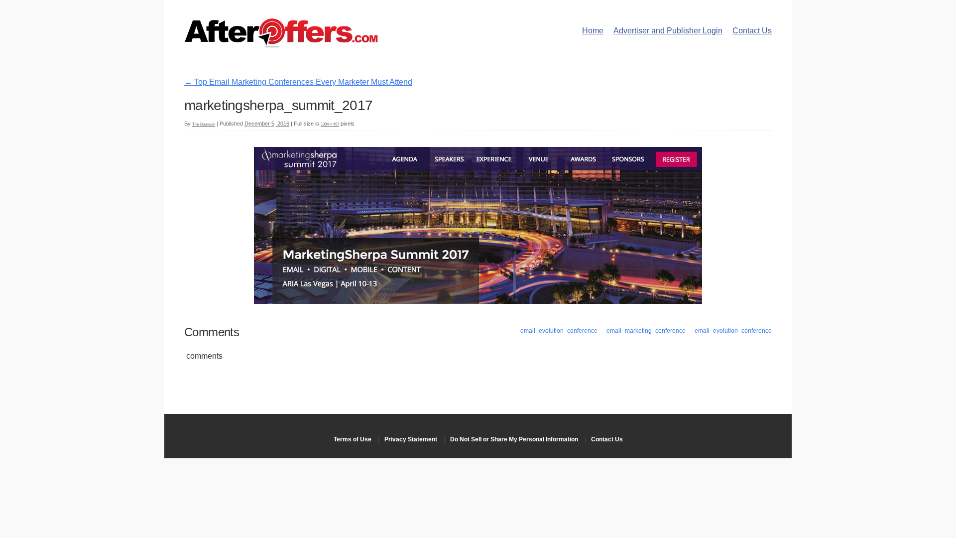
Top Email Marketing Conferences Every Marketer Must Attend (298, 82)
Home (592, 30)
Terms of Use (352, 439)
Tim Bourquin (203, 124)
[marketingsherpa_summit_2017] (478, 301)
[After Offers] (281, 44)
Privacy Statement (410, 439)
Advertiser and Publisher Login (667, 30)
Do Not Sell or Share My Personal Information (514, 439)
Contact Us (752, 30)
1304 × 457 (330, 124)
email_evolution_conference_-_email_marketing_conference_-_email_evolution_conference (646, 330)
